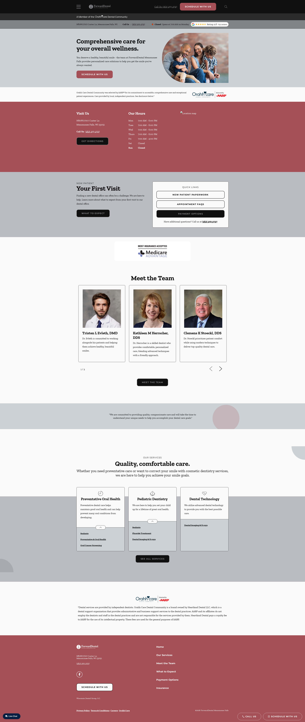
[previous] (214, 369)
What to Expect (93, 213)
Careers (114, 710)
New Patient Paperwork (190, 194)
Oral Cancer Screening (91, 545)
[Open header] (79, 6)
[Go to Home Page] (100, 7)
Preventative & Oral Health (93, 539)
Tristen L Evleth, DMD (100, 333)
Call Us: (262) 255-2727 (165, 6)
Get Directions (92, 141)
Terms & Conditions (100, 710)
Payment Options (190, 214)
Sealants (84, 533)
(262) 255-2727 (138, 24)
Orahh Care (124, 710)
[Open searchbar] (226, 6)
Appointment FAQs (190, 204)
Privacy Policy (83, 710)
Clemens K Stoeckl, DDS (202, 333)
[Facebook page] (79, 674)
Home (160, 646)
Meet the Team (165, 663)
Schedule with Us (198, 6)
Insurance (162, 688)
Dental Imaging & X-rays (144, 539)
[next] (224, 369)
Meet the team (152, 382)
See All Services (153, 559)
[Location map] (204, 136)
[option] (101, 323)
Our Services (164, 655)
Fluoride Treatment (141, 533)
